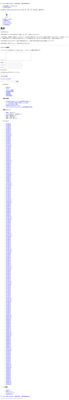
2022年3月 (8, 140)
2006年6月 (8, 372)
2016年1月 (8, 215)
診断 (7, 112)
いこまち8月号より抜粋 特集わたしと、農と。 (17, 102)
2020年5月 (8, 154)
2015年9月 (8, 221)
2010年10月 (8, 301)
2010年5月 (8, 308)
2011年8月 (8, 287)
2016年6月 (8, 208)
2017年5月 (8, 192)
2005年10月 (8, 384)
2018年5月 (8, 178)
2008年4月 (8, 343)
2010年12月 (8, 298)
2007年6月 (8, 356)
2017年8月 (8, 188)
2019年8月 (8, 164)
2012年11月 (8, 267)
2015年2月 (8, 230)
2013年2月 (8, 263)
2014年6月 (8, 242)
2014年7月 (8, 240)
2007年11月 (8, 349)
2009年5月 (8, 325)
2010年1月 (8, 313)
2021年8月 (8, 149)
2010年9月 (8, 302)
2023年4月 (8, 130)
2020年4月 (8, 156)
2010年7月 (8, 305)
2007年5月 (8, 357)
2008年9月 (8, 336)
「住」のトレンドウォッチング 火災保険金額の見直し (19, 106)
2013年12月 (8, 249)
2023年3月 (8, 132)
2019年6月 (8, 167)
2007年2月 (8, 361)
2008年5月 (8, 342)
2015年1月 (8, 232)
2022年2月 (8, 142)
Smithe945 (17, 114)
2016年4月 (8, 211)
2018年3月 (8, 180)
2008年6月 (8, 340)
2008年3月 (8, 344)
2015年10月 (8, 219)
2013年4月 (8, 260)
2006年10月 (8, 367)
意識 (7, 118)
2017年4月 (8, 194)
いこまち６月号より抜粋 (12, 104)
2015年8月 (8, 222)
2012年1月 (8, 280)
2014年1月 (8, 247)
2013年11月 (8, 250)
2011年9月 (8, 285)
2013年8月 (8, 254)
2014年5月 (8, 243)
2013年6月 (8, 257)
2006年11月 (8, 365)
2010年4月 (8, 309)
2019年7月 (8, 166)
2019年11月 (8, 160)
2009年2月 (8, 329)
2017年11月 (8, 184)
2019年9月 (8, 163)
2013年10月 (8, 251)
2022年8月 (8, 137)
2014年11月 (8, 235)
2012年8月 (8, 271)
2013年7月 (8, 256)
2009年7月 (8, 322)
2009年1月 (8, 330)
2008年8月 (8, 337)
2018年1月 (8, 181)
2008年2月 (8, 346)
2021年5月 (8, 150)
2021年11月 (8, 145)
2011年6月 (8, 289)
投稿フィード (9, 391)
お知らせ (8, 87)
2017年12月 (8, 183)
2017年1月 (8, 198)
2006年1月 (8, 380)
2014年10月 (8, 236)
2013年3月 (8, 261)
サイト (2, 67)
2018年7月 (8, 177)
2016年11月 (8, 201)
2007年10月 (8, 350)
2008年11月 (8, 333)
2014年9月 (8, 237)
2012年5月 (8, 275)
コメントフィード (10, 392)
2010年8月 (8, 304)
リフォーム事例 (9, 90)
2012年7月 (8, 273)
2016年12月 (8, 199)
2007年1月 (8, 363)
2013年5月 (8, 258)
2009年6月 (8, 323)
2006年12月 (8, 364)
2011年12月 (8, 281)
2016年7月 (8, 206)
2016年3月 (8, 212)
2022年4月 (8, 139)
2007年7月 (8, 354)
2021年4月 (8, 152)
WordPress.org (9, 394)
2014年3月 (8, 244)
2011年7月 (8, 288)
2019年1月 (8, 173)
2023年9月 (8, 123)
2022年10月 (8, 135)
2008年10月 (8, 334)
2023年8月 (8, 125)
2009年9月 (8, 319)
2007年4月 (8, 358)
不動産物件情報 (9, 91)
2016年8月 (8, 205)
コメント (3, 60)
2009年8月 (8, 320)
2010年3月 (8, 311)
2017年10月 (8, 185)
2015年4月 (8, 228)
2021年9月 (8, 147)
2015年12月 (8, 216)
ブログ (7, 88)
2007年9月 (8, 351)
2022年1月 (8, 143)
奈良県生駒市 (9, 95)
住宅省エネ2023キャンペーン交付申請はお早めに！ (18, 101)
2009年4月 (8, 326)
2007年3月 (8, 360)
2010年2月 (8, 312)
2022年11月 (8, 133)
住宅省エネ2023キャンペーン (13, 105)
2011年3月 (8, 294)
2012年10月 (8, 268)
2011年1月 (8, 296)
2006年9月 (8, 368)
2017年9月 (8, 187)
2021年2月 (8, 153)
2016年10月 (8, 202)
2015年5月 (8, 226)
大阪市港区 (8, 94)
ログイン (8, 389)
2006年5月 (8, 374)
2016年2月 (8, 213)
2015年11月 (8, 218)
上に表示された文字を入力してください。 (11, 72)
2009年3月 (8, 327)
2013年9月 (8, 253)
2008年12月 (8, 332)
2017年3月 (8, 195)
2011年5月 (8, 291)
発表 (7, 115)
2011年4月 (8, 292)
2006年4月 (8, 375)
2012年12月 (8, 266)
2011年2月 (8, 295)
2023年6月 (8, 128)
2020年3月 (8, 157)
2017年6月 (8, 191)
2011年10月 (8, 284)
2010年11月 (8, 299)
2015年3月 (8, 229)
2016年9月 (8, 204)
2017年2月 (8, 197)
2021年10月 (8, 146)
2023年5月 (8, 129)
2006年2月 (8, 378)
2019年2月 (8, 171)
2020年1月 (8, 159)
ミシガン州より (9, 114)
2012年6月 (8, 274)
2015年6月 (8, 225)
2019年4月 (8, 168)
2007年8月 (8, 353)
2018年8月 (8, 175)
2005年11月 (8, 382)
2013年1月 (8, 264)
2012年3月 (8, 277)
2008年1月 (8, 347)
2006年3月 (8, 377)
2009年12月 (8, 315)
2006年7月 (8, 371)
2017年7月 (8, 190)
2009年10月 (8, 318)
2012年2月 (8, 278)
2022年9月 (8, 136)
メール (3, 65)
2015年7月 (8, 223)
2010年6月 (8, 306)
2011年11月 (8, 282)
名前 (2, 62)
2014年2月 (8, 246)
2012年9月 (8, 270)
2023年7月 (8, 126)
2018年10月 (8, 174)
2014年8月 (8, 239)
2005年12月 (8, 381)
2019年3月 (8, 170)
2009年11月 (8, 316)
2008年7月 (8, 339)
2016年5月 (8, 209)
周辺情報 (8, 92)
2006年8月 (8, 370)
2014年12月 (8, 233)
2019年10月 (8, 161)
